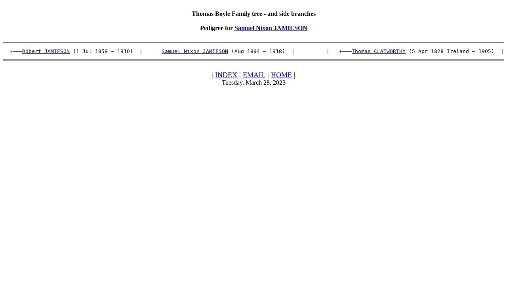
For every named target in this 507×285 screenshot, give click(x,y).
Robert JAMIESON (46, 51)
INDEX (226, 75)
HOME (281, 75)
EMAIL (254, 75)
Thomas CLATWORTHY (379, 51)
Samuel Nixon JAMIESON (270, 28)
